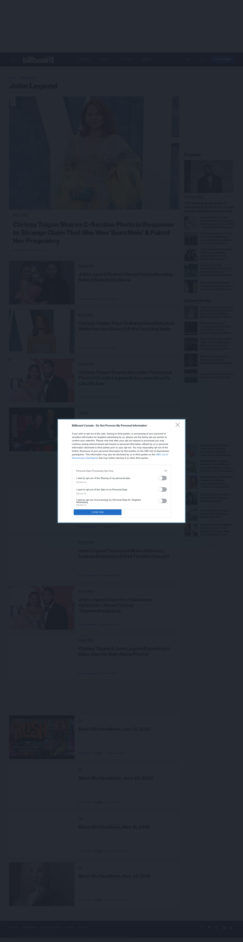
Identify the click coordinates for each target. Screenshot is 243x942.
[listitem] (121, 470)
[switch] (162, 478)
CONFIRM (98, 512)
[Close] (179, 426)
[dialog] (121, 471)
